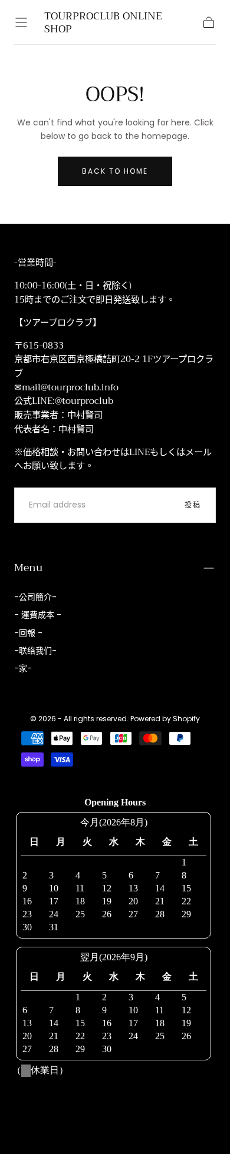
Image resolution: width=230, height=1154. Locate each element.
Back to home (115, 171)
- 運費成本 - (37, 615)
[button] (21, 22)
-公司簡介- (35, 597)
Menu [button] (28, 567)
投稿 (193, 505)
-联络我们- (35, 650)
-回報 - (28, 633)
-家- (23, 668)
